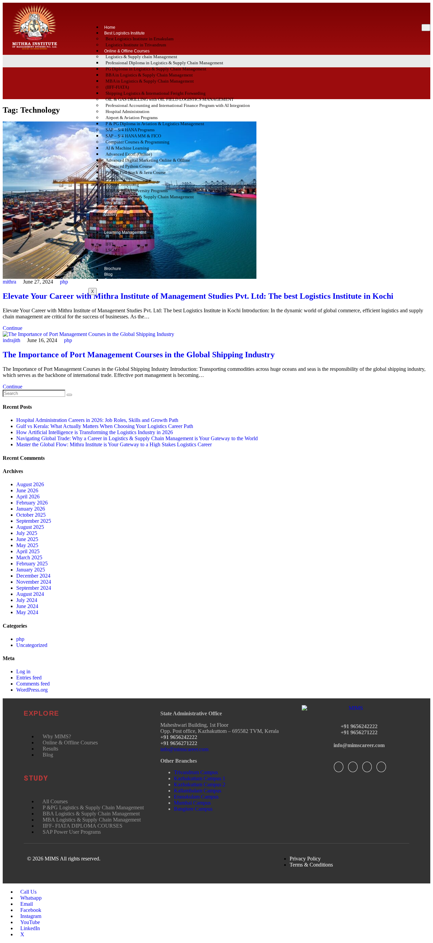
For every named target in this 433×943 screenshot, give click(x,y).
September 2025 (33, 521)
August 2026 (30, 484)
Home (109, 27)
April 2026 (28, 496)
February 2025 (32, 563)
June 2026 (27, 490)
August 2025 (30, 527)
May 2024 (27, 612)
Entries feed (29, 677)
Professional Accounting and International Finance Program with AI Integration (178, 105)
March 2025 (29, 557)
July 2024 (26, 600)
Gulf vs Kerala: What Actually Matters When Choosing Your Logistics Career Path (104, 426)
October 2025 (31, 515)
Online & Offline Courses (127, 51)
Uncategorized (31, 645)
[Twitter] (353, 767)
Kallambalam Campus (197, 790)
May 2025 (27, 545)
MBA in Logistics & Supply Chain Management (150, 81)
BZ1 (110, 262)
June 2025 (27, 539)
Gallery (110, 214)
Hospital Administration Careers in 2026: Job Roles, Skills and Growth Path (97, 420)
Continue (12, 328)
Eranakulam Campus (196, 797)
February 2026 (32, 503)
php (64, 282)
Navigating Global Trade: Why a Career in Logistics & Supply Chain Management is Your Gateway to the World (137, 438)
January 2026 (30, 509)
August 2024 (30, 594)
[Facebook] (338, 767)
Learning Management (125, 232)
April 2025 (28, 551)
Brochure (112, 268)
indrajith (11, 340)
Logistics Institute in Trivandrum (136, 44)
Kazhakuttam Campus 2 (199, 784)
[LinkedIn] (367, 767)
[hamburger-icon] (425, 27)
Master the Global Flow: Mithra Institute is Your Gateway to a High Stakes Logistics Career (114, 444)
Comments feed (33, 684)
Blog (108, 274)
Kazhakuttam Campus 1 (199, 778)
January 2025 (30, 569)
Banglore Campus (193, 809)
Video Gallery (118, 226)
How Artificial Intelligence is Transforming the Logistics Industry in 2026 (94, 432)
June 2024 (27, 606)
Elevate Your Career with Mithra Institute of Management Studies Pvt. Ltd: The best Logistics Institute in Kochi (198, 296)
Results (111, 208)
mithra (9, 282)
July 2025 (26, 533)
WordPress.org (32, 690)
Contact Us (114, 280)
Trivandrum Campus (196, 772)
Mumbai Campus (192, 803)
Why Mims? (115, 203)
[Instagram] (381, 767)
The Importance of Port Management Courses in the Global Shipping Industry (139, 354)
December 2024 (33, 576)
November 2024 (33, 582)
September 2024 (33, 588)
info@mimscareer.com (184, 749)
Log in (23, 671)
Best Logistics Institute (124, 33)
